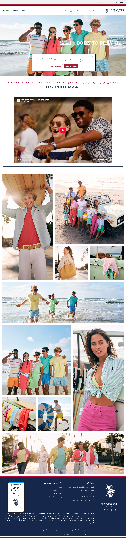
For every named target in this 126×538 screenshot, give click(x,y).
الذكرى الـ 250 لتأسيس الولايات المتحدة (81, 487)
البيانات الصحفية (57, 490)
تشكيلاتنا (90, 483)
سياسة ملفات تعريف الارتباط (58, 530)
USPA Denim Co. (87, 496)
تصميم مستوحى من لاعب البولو (83, 500)
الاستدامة (59, 500)
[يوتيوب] (105, 510)
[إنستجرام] (115, 510)
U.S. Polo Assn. (118, 2)
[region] (64, 63)
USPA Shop (103, 2)
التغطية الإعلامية (57, 493)
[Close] (93, 56)
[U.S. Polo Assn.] (113, 10)
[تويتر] (108, 510)
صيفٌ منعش (90, 493)
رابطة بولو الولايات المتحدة (53, 496)
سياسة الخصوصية (75, 530)
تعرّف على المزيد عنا (53, 483)
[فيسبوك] (112, 510)
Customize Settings (55, 66)
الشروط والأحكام (42, 530)
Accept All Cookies (71, 66)
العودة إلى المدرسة (87, 490)
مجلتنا (60, 487)
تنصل (85, 530)
